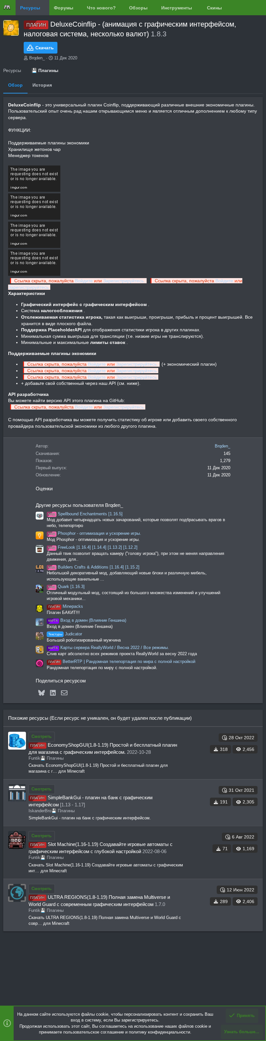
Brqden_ (37, 57)
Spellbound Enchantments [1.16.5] (85, 513)
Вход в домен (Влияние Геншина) (87, 620)
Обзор (15, 85)
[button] (45, 7)
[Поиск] (257, 8)
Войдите (84, 280)
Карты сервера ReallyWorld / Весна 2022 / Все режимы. (108, 647)
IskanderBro (40, 810)
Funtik (34, 758)
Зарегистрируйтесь (124, 280)
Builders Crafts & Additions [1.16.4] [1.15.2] (93, 567)
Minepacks (65, 606)
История (42, 85)
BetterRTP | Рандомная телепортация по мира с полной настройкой (121, 661)
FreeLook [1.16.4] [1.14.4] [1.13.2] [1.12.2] (93, 547)
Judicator (65, 633)
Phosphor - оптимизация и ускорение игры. (94, 533)
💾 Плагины (52, 758)
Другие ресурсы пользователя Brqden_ (79, 505)
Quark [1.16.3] (66, 586)
